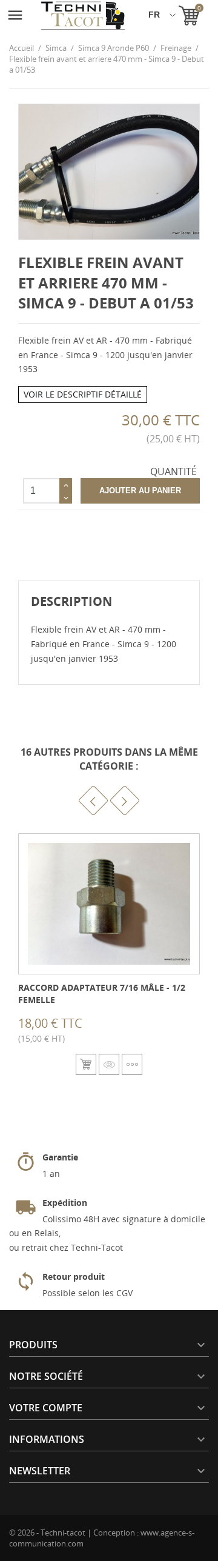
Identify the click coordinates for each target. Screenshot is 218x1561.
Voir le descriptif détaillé (83, 394)
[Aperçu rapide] (109, 1064)
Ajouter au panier (140, 490)
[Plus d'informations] (132, 1064)
